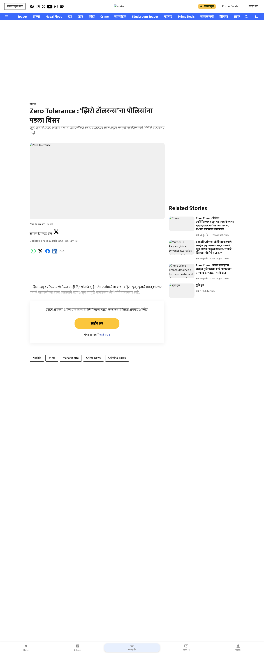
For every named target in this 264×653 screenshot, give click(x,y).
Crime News (93, 357)
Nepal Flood (54, 16)
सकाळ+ (238, 650)
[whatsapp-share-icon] (33, 253)
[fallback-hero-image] (181, 224)
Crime (104, 16)
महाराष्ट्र (168, 16)
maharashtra (71, 357)
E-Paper (77, 650)
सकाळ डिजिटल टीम (41, 233)
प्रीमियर (223, 16)
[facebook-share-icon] (47, 253)
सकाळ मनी (207, 16)
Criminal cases (117, 357)
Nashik (37, 357)
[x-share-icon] (40, 253)
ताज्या (36, 16)
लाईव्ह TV (186, 650)
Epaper (22, 16)
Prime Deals (230, 6)
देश (70, 16)
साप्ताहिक (120, 16)
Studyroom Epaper (145, 16)
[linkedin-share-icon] (55, 253)
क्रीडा (92, 16)
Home (26, 650)
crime (51, 357)
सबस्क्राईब (209, 6)
